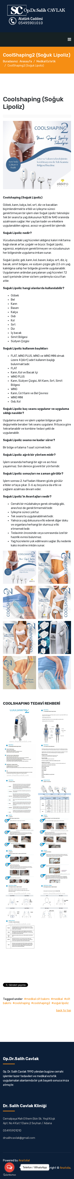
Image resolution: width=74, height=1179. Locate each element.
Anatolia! (24, 1160)
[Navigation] (69, 39)
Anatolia (65, 1168)
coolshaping (22, 1003)
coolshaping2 (41, 1003)
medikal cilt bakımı (38, 999)
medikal (58, 999)
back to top (63, 1010)
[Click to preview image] (37, 155)
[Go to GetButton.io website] (9, 1175)
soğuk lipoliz (61, 1003)
